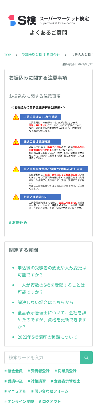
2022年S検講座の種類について (47, 337)
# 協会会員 (13, 370)
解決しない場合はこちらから (46, 302)
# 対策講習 (36, 381)
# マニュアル (15, 391)
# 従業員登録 (65, 370)
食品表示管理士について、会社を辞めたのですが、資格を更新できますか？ (52, 319)
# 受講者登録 (38, 370)
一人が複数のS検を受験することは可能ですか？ (51, 288)
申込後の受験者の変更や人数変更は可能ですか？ (52, 271)
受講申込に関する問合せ (41, 54)
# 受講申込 (13, 381)
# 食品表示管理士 (65, 381)
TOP (7, 54)
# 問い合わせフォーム (49, 391)
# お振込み (18, 222)
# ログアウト (50, 401)
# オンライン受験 (19, 401)
